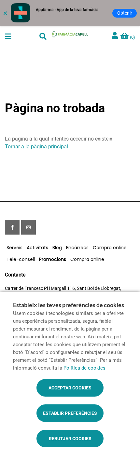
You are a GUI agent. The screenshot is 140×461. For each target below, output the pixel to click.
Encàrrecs (77, 247)
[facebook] (12, 227)
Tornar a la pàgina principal (36, 146)
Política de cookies (84, 368)
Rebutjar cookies (70, 438)
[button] (8, 36)
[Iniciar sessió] (115, 36)
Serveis (14, 247)
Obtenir (124, 13)
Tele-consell (21, 259)
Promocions (52, 259)
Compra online (110, 247)
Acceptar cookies (70, 387)
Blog (57, 247)
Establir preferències (70, 413)
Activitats (37, 247)
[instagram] (28, 227)
